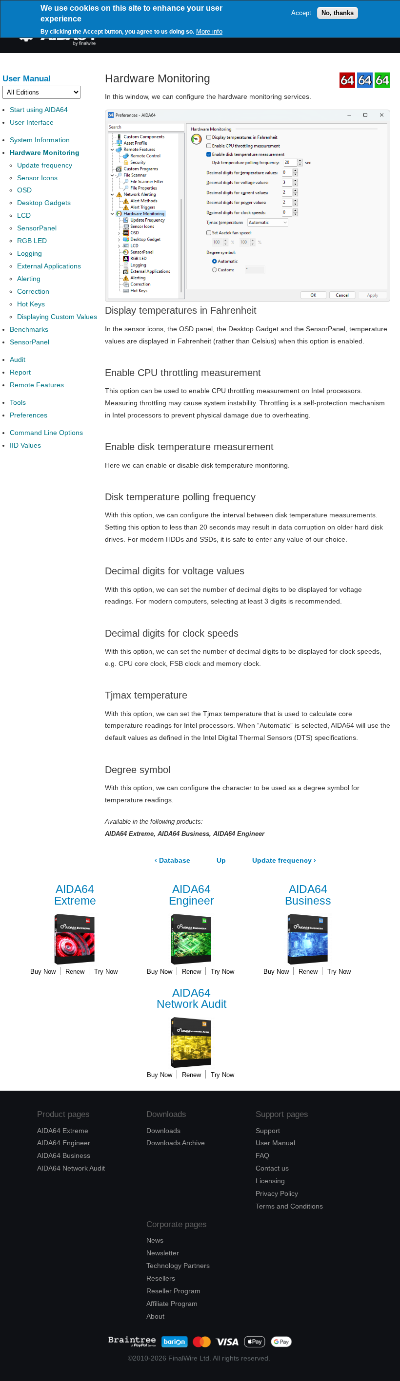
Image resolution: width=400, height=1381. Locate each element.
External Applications (49, 266)
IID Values (25, 445)
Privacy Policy (277, 1193)
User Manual (26, 78)
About (155, 1316)
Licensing (270, 1181)
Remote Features (37, 385)
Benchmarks (29, 329)
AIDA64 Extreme (62, 1131)
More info (209, 31)
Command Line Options (46, 432)
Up (221, 860)
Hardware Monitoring (45, 152)
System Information (40, 140)
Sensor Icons (37, 178)
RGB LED (32, 241)
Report (20, 372)
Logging (29, 253)
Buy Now (43, 971)
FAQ (262, 1155)
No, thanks (337, 13)
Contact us (272, 1168)
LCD (24, 215)
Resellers (160, 1278)
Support (268, 1131)
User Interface (32, 122)
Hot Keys (31, 304)
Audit (17, 359)
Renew (74, 971)
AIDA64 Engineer (63, 1143)
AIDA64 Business (63, 1155)
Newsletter (162, 1253)
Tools (18, 402)
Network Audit (191, 998)
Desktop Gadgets (44, 203)
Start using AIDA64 (39, 110)
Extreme (75, 895)
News (154, 1240)
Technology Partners (178, 1265)
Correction (33, 291)
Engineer (191, 895)
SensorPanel (37, 228)
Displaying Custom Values (57, 317)
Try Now (106, 971)
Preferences (28, 415)
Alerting (28, 279)
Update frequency (44, 165)
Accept (301, 13)
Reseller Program (173, 1291)
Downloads (163, 1131)
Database (172, 860)
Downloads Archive (175, 1143)
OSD (24, 190)
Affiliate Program (172, 1303)
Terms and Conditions (289, 1206)
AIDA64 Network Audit (71, 1168)
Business (308, 895)
